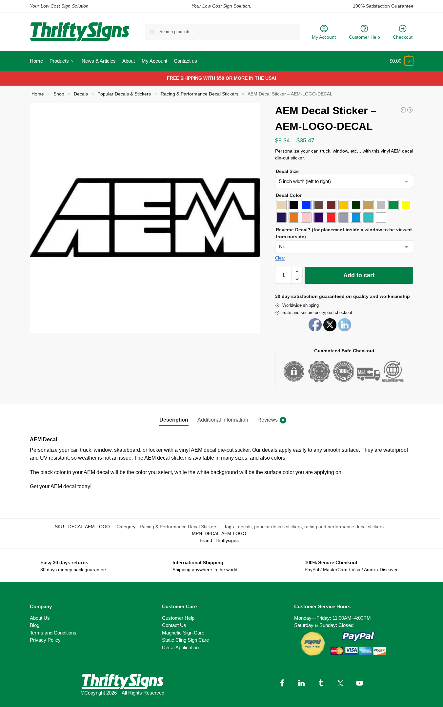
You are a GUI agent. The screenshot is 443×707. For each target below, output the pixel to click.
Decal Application (180, 647)
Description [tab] (173, 420)
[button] (401, 61)
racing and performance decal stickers (344, 526)
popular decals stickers (278, 526)
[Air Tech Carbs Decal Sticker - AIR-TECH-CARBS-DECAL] (410, 110)
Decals (81, 94)
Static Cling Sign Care (185, 640)
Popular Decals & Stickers (124, 94)
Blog (34, 625)
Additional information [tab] (222, 420)
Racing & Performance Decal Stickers (199, 94)
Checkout (403, 37)
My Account (324, 37)
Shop (58, 94)
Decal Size (287, 171)
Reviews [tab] (270, 420)
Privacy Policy (45, 640)
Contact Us (174, 625)
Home (37, 94)
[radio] (281, 205)
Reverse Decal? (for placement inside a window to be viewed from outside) (344, 233)
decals (245, 526)
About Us (40, 618)
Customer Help (364, 37)
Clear (280, 258)
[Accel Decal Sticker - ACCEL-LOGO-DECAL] (403, 110)
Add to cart (358, 275)
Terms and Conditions (53, 632)
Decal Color (289, 195)
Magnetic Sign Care (183, 632)
